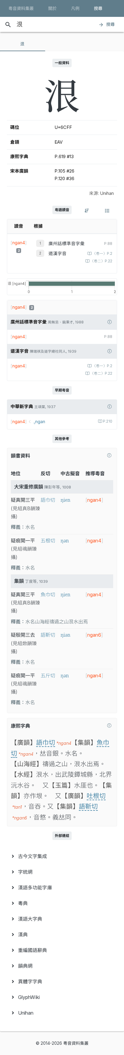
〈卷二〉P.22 (101, 261)
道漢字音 (57, 253)
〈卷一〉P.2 (102, 253)
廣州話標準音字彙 (66, 243)
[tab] (22, 44)
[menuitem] (62, 856)
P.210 (107, 421)
